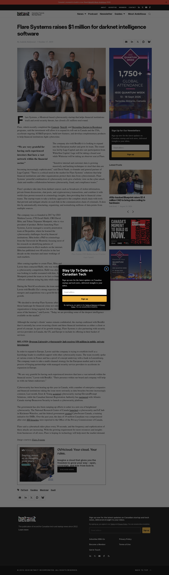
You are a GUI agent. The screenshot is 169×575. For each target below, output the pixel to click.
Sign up (84, 299)
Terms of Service (91, 305)
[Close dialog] (107, 269)
